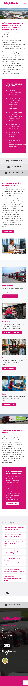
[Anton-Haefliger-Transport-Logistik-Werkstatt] (14, 304)
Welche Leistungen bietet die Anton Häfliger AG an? (14, 528)
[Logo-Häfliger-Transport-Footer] (11, 617)
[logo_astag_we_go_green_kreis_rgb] (5, 658)
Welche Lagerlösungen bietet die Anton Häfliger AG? (14, 552)
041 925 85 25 (8, 636)
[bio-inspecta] (9, 651)
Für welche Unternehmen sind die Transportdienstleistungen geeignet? (12, 561)
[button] (1, 13)
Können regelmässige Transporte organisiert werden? (14, 570)
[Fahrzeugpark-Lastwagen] (14, 267)
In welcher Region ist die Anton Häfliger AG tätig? (12, 535)
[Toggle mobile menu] (25, 3)
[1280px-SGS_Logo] (6, 643)
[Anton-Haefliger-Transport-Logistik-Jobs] (14, 376)
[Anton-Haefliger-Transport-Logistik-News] (14, 340)
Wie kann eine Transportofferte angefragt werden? (12, 578)
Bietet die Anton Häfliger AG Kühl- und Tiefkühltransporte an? (13, 543)
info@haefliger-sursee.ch (9, 638)
